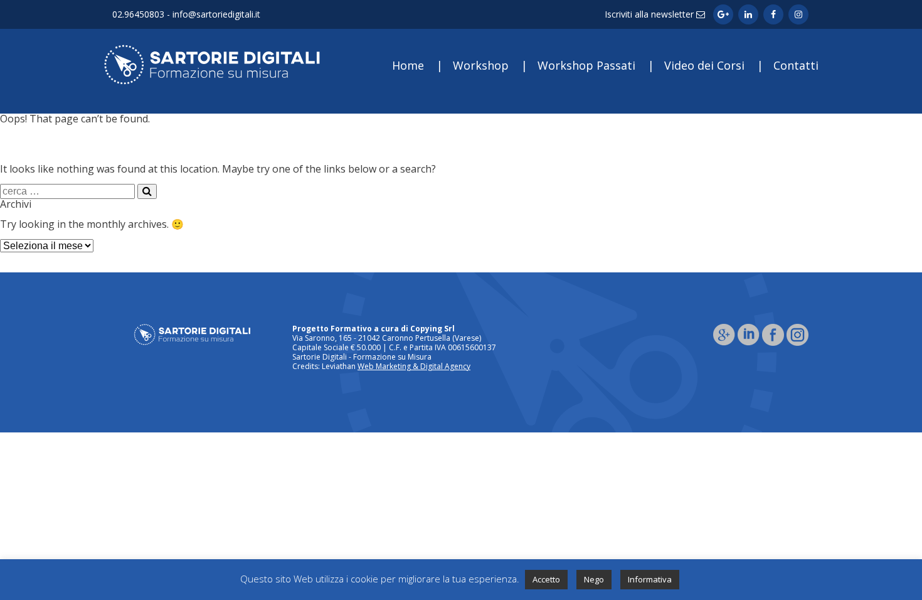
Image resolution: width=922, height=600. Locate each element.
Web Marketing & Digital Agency (414, 366)
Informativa (650, 579)
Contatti (796, 65)
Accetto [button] (546, 579)
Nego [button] (594, 579)
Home (408, 65)
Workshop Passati (586, 65)
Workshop (481, 65)
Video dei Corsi (704, 65)
